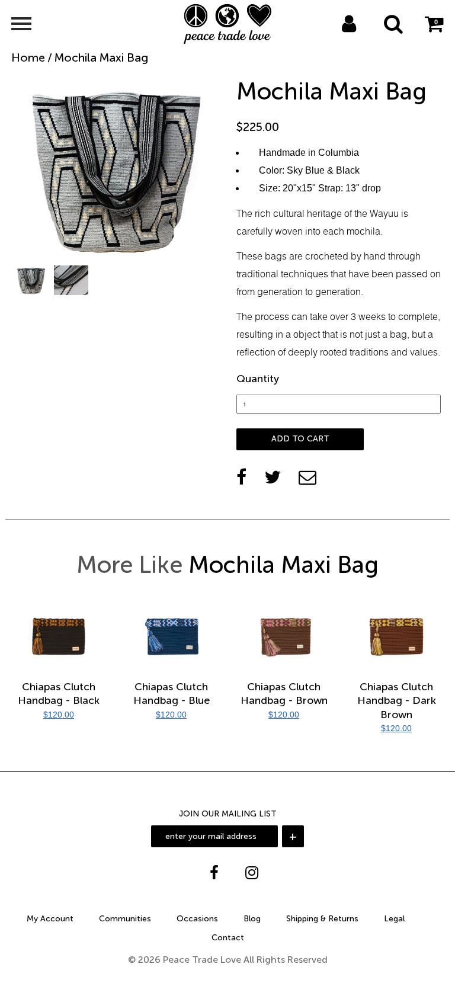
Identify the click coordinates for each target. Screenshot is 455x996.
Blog (252, 919)
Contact (228, 938)
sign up (365, 39)
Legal (394, 919)
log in (336, 39)
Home (28, 57)
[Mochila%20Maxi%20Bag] (272, 477)
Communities (125, 919)
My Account (50, 919)
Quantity (257, 378)
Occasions (197, 919)
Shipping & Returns (322, 919)
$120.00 (58, 714)
